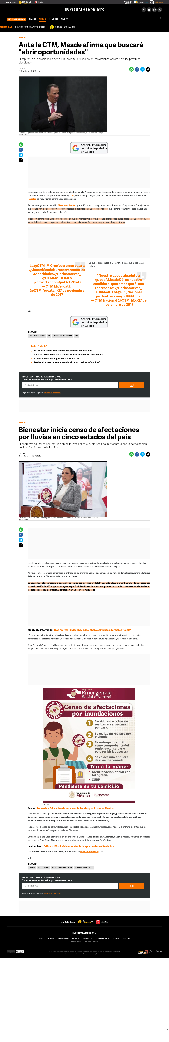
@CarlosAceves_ (67, 274)
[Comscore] (155, 951)
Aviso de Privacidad (71, 953)
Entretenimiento (102, 937)
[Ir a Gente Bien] (37, 1)
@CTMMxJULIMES (57, 278)
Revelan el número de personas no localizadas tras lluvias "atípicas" (67, 362)
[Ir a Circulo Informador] (23, 1)
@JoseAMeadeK (42, 269)
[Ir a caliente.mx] (128, 2)
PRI (49, 335)
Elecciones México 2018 (62, 335)
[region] (84, 1037)
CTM (76, 335)
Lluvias (32, 867)
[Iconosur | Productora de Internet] (11, 951)
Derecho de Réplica (83, 953)
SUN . (23, 453)
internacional (62, 937)
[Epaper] (140, 2)
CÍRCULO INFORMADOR (65, 27)
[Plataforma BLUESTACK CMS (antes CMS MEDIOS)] (20, 951)
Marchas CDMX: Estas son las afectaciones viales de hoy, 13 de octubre (68, 354)
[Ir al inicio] (34, 9)
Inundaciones (43, 867)
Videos (55, 19)
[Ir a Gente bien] (102, 919)
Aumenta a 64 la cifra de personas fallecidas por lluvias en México (74, 808)
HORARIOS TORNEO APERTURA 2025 (29, 27)
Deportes (75, 937)
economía (126, 937)
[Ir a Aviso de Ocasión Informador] (11, 1)
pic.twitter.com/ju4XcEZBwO (57, 282)
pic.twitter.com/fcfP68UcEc (118, 296)
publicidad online (91, 941)
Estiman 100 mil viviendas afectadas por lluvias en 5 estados (63, 350)
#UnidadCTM (106, 292)
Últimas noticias (16, 19)
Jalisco (32, 19)
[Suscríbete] (155, 2)
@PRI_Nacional (129, 292)
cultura (116, 937)
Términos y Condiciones (52, 392)
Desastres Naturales (84, 867)
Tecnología (87, 937)
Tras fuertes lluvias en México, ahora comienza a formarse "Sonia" (92, 629)
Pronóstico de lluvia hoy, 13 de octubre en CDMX (57, 358)
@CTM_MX (43, 265)
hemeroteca (76, 941)
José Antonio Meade (37, 335)
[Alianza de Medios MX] (143, 951)
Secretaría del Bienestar (62, 867)
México (42, 19)
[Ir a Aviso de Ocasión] (68, 919)
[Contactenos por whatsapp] (159, 9)
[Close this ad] (167, 1029)
